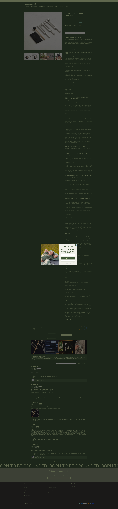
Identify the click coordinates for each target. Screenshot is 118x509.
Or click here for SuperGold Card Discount (68, 260)
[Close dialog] (76, 245)
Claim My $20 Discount (68, 258)
